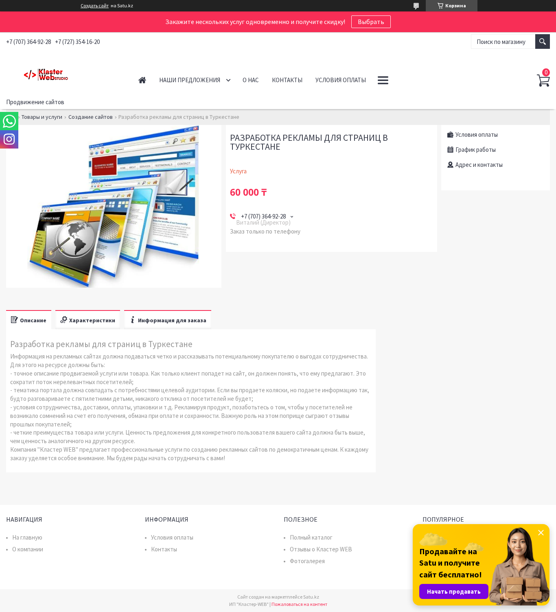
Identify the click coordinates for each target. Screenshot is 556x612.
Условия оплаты (340, 80)
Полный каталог (311, 537)
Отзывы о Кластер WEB (321, 549)
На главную (27, 537)
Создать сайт (95, 6)
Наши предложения (189, 80)
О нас (251, 80)
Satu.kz (311, 597)
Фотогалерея (307, 561)
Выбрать (371, 21)
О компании (27, 549)
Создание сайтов (90, 116)
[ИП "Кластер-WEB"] (63, 73)
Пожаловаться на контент (299, 604)
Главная (142, 80)
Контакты (287, 80)
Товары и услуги (42, 116)
